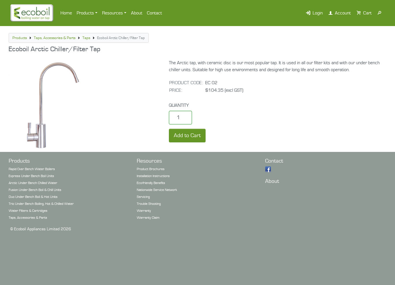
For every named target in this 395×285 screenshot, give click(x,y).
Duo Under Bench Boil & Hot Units (33, 197)
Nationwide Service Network (157, 190)
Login (317, 13)
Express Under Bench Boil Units (31, 176)
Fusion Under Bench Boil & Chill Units (35, 190)
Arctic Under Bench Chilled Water (33, 183)
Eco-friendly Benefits (151, 183)
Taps (86, 38)
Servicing (143, 197)
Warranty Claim (148, 218)
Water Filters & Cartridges (28, 211)
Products (85, 13)
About (136, 13)
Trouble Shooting (149, 204)
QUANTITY (179, 105)
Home (66, 13)
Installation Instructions (153, 176)
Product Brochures (151, 169)
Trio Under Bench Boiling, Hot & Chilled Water (41, 204)
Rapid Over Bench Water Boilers (32, 169)
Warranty (144, 211)
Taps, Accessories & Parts (54, 38)
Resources (112, 13)
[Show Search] (379, 13)
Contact (154, 13)
